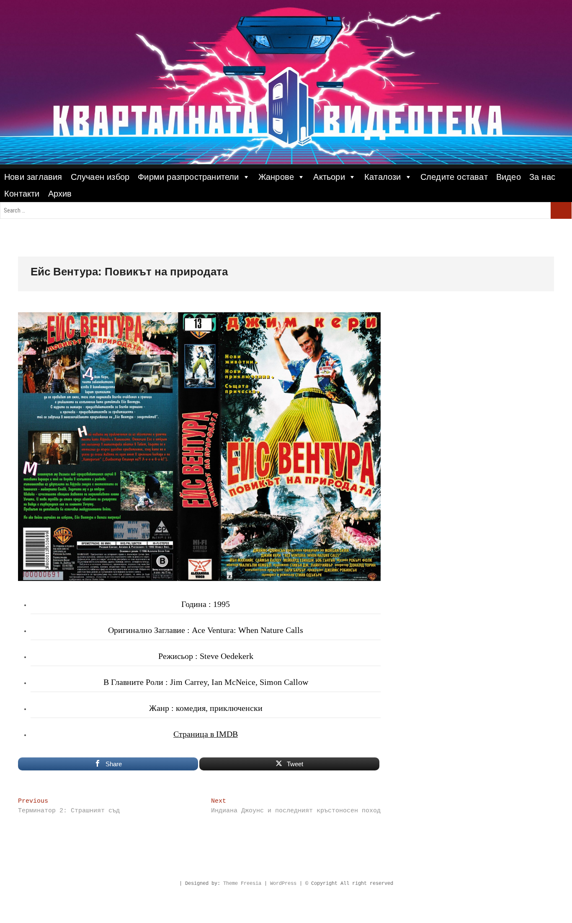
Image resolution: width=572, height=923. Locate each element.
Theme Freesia (242, 884)
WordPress (283, 884)
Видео (508, 176)
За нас (542, 176)
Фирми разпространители (188, 176)
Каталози (382, 176)
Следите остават (454, 176)
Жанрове (276, 176)
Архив (60, 193)
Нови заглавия (33, 176)
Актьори (329, 176)
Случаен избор (100, 176)
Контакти (22, 193)
